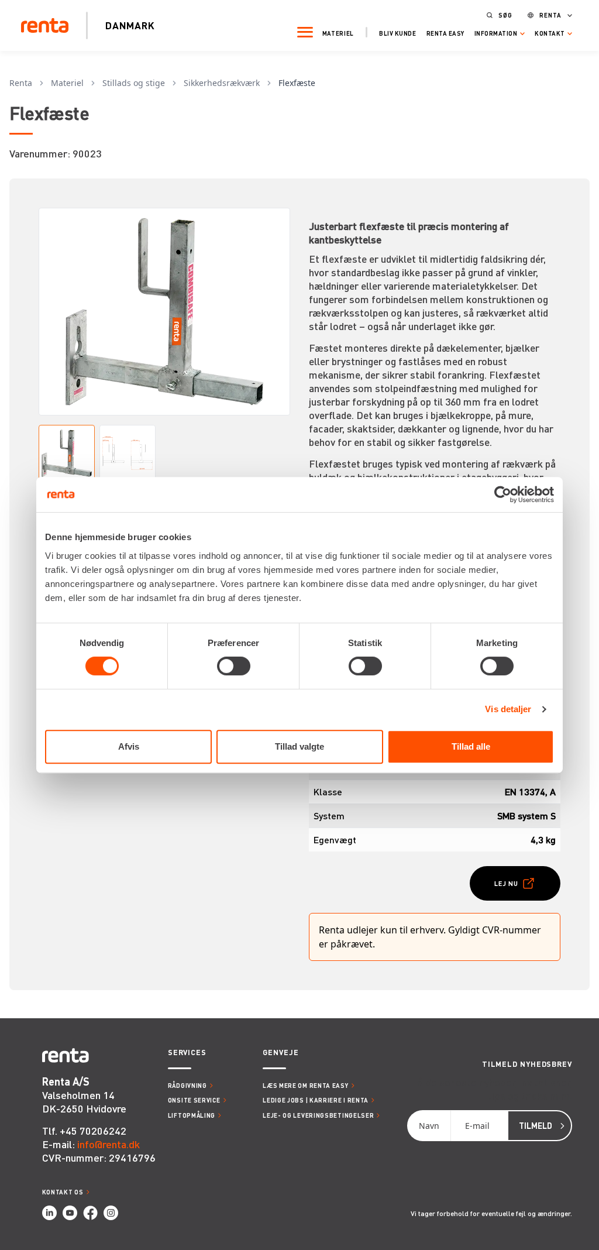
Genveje (280, 1052)
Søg (505, 15)
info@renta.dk (108, 1144)
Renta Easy (445, 33)
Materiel (338, 33)
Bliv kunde (397, 33)
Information (496, 33)
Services (187, 1052)
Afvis (128, 746)
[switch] (233, 666)
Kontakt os (63, 1192)
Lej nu (506, 883)
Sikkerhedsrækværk (222, 82)
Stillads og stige (133, 82)
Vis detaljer (508, 709)
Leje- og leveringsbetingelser (318, 1115)
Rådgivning (187, 1085)
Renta (550, 15)
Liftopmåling (191, 1115)
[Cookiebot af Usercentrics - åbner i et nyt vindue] (503, 494)
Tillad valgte (299, 746)
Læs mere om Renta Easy (305, 1085)
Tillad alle (471, 746)
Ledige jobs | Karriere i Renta (316, 1100)
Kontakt (550, 33)
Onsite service (194, 1100)
